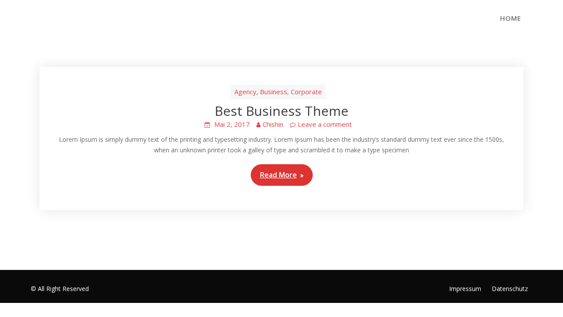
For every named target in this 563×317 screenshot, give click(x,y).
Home (510, 18)
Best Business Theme (281, 111)
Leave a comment (325, 124)
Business (273, 91)
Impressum (465, 288)
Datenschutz (510, 288)
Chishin (273, 124)
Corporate (306, 91)
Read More (278, 175)
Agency (245, 91)
